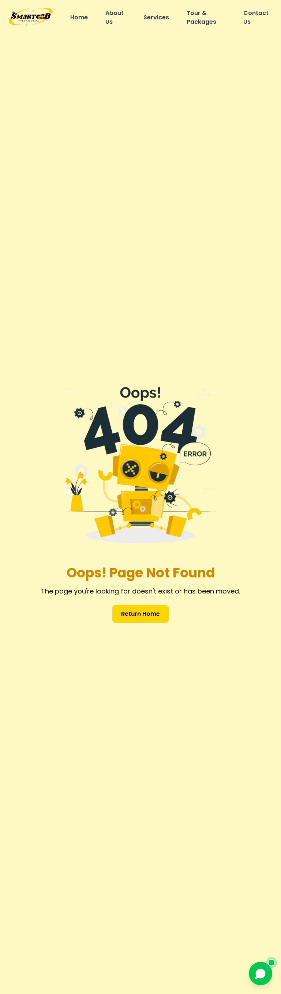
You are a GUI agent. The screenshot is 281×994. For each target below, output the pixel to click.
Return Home (140, 614)
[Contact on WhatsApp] (260, 973)
